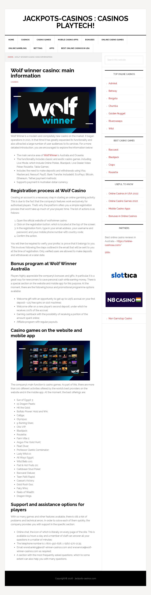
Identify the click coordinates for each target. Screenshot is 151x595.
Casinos (14, 82)
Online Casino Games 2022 (123, 201)
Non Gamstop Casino (120, 318)
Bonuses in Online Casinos (123, 216)
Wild (111, 128)
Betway (113, 90)
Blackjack (114, 157)
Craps (112, 164)
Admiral (113, 83)
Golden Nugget (117, 113)
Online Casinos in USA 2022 (123, 193)
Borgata (113, 98)
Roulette (113, 172)
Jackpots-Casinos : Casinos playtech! (75, 22)
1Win (107, 252)
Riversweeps (115, 121)
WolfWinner (50, 155)
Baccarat (113, 149)
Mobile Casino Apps (119, 208)
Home (10, 57)
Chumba (113, 106)
